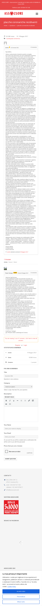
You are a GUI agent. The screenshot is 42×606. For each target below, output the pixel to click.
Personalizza (21, 596)
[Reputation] (9, 47)
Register (17, 345)
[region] (21, 588)
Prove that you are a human (13, 446)
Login (25, 345)
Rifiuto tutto (21, 602)
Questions (12, 25)
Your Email (7, 433)
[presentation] (6, 400)
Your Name (7, 425)
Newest (10, 262)
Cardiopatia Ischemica (13, 38)
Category (7, 383)
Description (8, 394)
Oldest (15, 262)
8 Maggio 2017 (24, 252)
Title (5, 372)
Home (5, 25)
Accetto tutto (21, 591)
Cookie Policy (11, 586)
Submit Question (10, 459)
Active (6, 262)
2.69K (15, 272)
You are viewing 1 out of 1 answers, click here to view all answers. (21, 339)
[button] (6, 400)
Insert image (10, 397)
